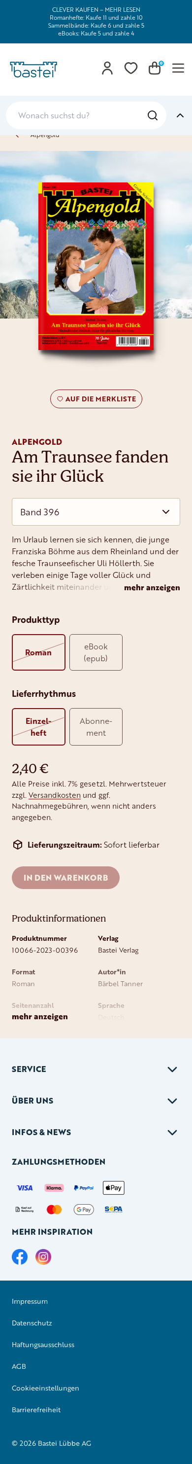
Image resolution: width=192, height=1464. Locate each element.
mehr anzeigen (152, 587)
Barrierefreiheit (36, 1409)
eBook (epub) (96, 652)
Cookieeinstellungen (45, 1388)
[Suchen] (152, 115)
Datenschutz (32, 1322)
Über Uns (32, 1100)
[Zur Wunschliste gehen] (131, 68)
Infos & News (41, 1132)
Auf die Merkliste (99, 400)
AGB (19, 1366)
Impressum (30, 1301)
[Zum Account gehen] (107, 68)
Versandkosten (55, 795)
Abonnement (96, 726)
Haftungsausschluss (43, 1344)
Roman (38, 652)
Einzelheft (38, 726)
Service (29, 1068)
